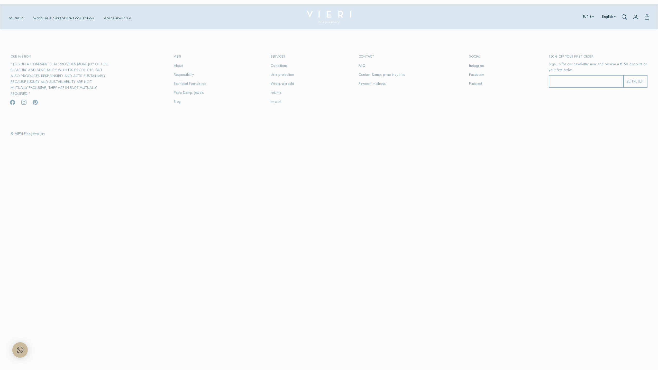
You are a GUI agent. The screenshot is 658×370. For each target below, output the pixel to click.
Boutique (16, 18)
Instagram (476, 65)
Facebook (476, 74)
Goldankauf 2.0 (117, 18)
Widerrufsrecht (282, 83)
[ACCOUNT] (635, 17)
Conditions (279, 65)
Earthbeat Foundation (190, 83)
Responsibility (184, 74)
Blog (177, 101)
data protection (282, 74)
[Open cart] (647, 17)
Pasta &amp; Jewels (189, 92)
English (607, 16)
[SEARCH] (624, 17)
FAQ (362, 65)
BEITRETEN (635, 81)
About (178, 65)
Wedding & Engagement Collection (63, 18)
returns (276, 92)
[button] (12, 102)
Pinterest (475, 83)
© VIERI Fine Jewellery (28, 133)
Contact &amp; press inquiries (382, 74)
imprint (276, 101)
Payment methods (372, 83)
